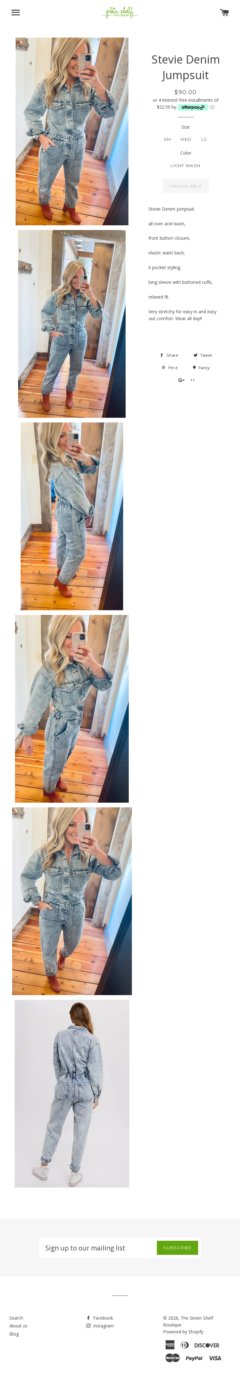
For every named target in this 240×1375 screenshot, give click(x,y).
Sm (167, 139)
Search (16, 1318)
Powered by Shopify (183, 1332)
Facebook (102, 1318)
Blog (14, 1334)
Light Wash (185, 165)
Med (186, 139)
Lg (204, 139)
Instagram (103, 1326)
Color (185, 153)
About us (18, 1326)
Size (186, 127)
